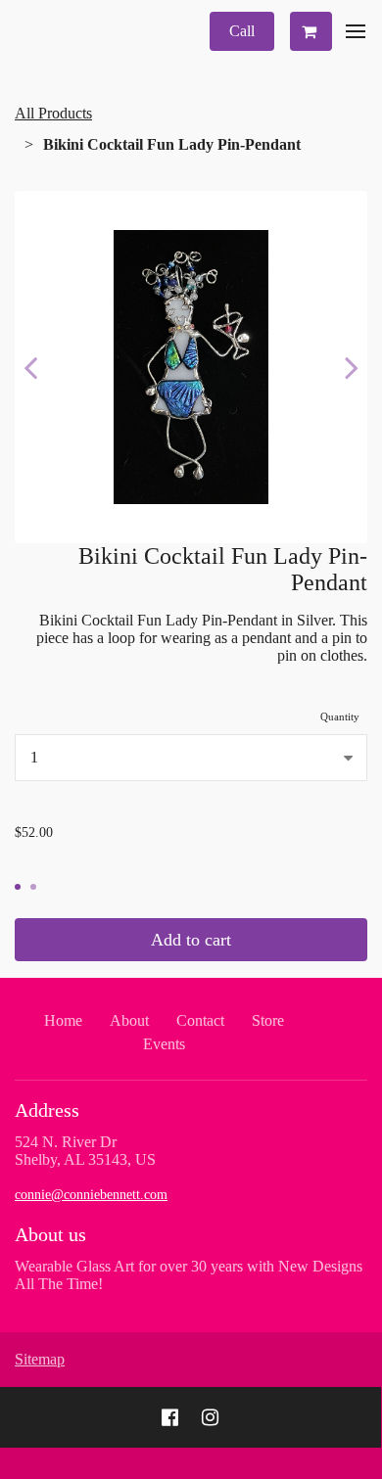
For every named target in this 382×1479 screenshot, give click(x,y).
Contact (200, 1020)
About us (50, 1234)
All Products (53, 113)
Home (63, 1020)
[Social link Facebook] (170, 1417)
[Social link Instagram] (210, 1417)
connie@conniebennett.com (91, 1194)
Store (268, 1020)
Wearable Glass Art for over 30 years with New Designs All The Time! (188, 1275)
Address (47, 1110)
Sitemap (40, 1359)
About (129, 1020)
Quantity (339, 716)
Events (164, 1044)
